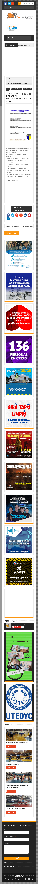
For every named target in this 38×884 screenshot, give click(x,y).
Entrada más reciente (12, 226)
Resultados (19, 88)
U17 (30, 88)
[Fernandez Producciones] (19, 679)
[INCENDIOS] (19, 458)
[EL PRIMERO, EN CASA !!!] (19, 752)
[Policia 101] (19, 521)
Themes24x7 (19, 876)
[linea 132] (19, 363)
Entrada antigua (27, 226)
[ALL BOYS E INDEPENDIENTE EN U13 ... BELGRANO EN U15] (19, 774)
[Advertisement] (19, 62)
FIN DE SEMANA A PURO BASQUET (16, 743)
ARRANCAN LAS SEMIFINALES (15, 809)
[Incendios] (19, 584)
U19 (9, 81)
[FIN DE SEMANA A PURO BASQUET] (19, 731)
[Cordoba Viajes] (11, 31)
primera (8, 88)
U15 (27, 88)
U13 (24, 88)
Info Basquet (18, 875)
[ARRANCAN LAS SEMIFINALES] (19, 797)
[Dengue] (19, 426)
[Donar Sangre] (19, 331)
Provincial (13, 88)
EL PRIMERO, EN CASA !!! (13, 764)
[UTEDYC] (19, 719)
